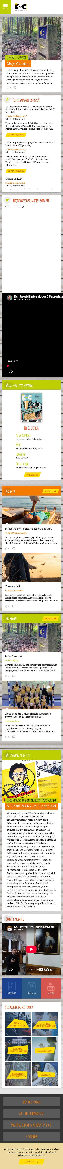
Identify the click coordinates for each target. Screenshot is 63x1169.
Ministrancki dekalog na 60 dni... (31, 467)
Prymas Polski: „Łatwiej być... (30, 439)
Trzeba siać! (22, 458)
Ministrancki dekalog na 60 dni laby (28, 528)
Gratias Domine (13, 178)
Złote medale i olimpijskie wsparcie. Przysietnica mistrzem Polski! (28, 715)
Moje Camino (18, 63)
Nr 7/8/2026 (31, 428)
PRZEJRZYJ (32, 474)
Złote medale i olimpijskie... (29, 448)
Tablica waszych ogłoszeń (26, 100)
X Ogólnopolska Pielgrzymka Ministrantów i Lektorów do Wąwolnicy (30, 144)
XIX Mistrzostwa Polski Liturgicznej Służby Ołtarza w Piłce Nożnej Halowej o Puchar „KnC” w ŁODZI (30, 109)
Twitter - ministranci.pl (14, 207)
